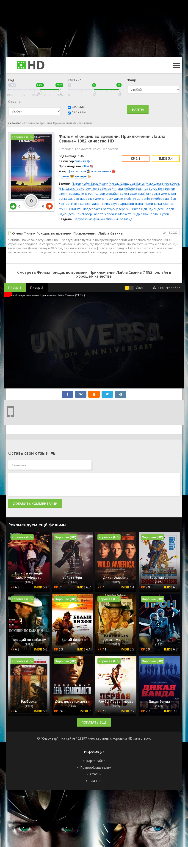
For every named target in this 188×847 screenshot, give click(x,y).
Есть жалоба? (169, 288)
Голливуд (125, 219)
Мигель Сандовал (122, 183)
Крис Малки (99, 183)
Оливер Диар (77, 199)
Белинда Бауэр (146, 188)
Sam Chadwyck (104, 209)
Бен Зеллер (166, 188)
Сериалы (79, 112)
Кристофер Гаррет (89, 214)
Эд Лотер (104, 188)
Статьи (95, 774)
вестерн (81, 176)
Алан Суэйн (160, 214)
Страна (14, 101)
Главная (95, 781)
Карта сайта (95, 761)
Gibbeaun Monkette (118, 214)
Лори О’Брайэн (108, 193)
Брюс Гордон (129, 193)
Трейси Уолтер (86, 188)
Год (11, 80)
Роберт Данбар (164, 199)
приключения (101, 171)
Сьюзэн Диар (90, 204)
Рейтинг (74, 80)
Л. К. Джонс (67, 188)
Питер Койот (81, 183)
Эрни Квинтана (131, 204)
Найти (138, 109)
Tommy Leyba (109, 204)
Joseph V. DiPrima (128, 209)
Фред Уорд (171, 183)
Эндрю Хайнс (142, 214)
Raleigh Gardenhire (139, 199)
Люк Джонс (96, 199)
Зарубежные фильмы (89, 219)
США (85, 166)
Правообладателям (95, 767)
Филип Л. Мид (69, 193)
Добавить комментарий (35, 503)
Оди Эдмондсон (152, 209)
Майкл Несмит (149, 193)
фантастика (77, 171)
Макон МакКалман (149, 183)
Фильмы (78, 106)
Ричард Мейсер (123, 188)
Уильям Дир (83, 161)
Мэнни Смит (67, 209)
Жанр (131, 80)
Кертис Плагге (69, 204)
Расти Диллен (115, 199)
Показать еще (94, 722)
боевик (64, 176)
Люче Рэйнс (88, 193)
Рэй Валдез (85, 209)
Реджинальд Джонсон (159, 204)
